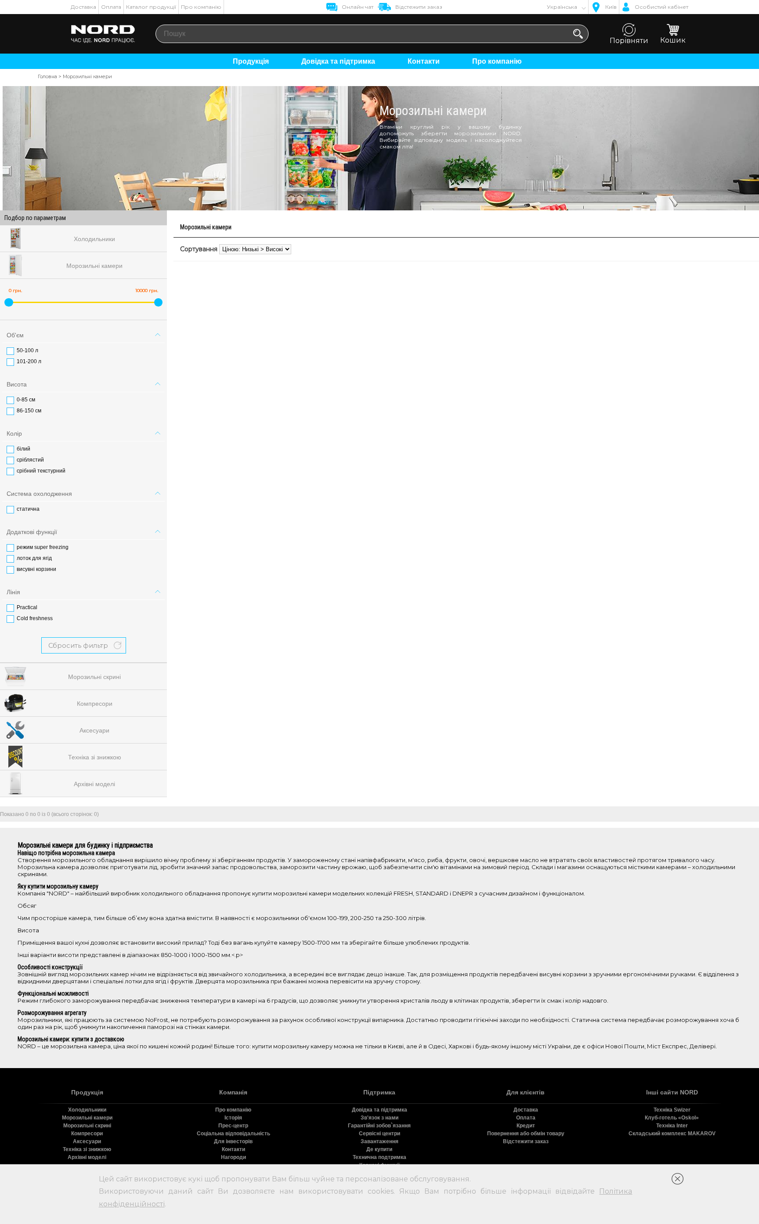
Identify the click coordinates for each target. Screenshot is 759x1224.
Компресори (87, 1133)
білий (23, 449)
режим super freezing (43, 547)
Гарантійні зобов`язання (379, 1126)
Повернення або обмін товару (525, 1133)
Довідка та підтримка (338, 61)
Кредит (526, 1126)
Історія (233, 1118)
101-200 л (29, 361)
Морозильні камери (87, 1118)
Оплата (111, 7)
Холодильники (87, 1110)
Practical (27, 607)
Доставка (83, 7)
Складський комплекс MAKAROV (672, 1133)
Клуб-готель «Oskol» (672, 1118)
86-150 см (29, 411)
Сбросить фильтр (78, 645)
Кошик (673, 40)
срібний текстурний (41, 471)
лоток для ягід (34, 558)
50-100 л (27, 350)
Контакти (424, 61)
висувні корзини (36, 569)
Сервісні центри (379, 1133)
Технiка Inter (672, 1126)
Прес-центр (233, 1126)
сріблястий (30, 460)
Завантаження (379, 1141)
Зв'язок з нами (379, 1118)
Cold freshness (35, 618)
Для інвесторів (233, 1141)
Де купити (379, 1149)
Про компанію (201, 7)
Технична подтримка (379, 1157)
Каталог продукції (151, 7)
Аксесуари (87, 1141)
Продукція (251, 61)
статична (28, 509)
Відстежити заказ (526, 1141)
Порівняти (629, 40)
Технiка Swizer (672, 1110)
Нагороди (233, 1157)
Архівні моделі (87, 1157)
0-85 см (26, 400)
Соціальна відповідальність (233, 1133)
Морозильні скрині (87, 1126)
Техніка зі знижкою (87, 1149)
